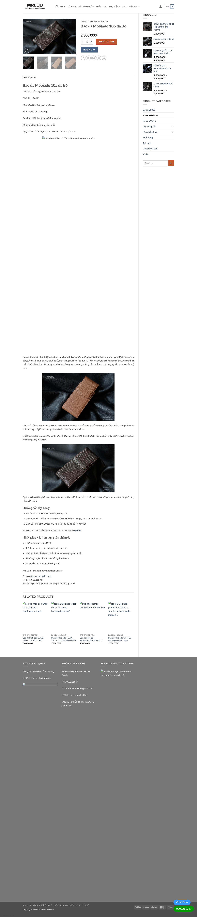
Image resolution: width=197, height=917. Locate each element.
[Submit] (171, 163)
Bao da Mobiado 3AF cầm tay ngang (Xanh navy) (119, 639)
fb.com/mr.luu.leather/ (41, 576)
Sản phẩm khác (150, 131)
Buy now (89, 49)
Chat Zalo (182, 902)
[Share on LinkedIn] (104, 58)
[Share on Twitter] (88, 58)
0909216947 (183, 908)
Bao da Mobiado (151, 115)
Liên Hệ (133, 6)
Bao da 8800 (149, 109)
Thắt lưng (101, 6)
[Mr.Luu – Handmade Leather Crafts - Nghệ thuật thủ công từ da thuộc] (37, 6)
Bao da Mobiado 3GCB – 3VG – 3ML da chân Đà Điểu (63, 639)
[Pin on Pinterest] (98, 58)
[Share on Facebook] (83, 58)
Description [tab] (29, 78)
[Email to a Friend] (93, 58)
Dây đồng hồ (85, 6)
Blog (124, 6)
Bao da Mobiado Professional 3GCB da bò (91, 639)
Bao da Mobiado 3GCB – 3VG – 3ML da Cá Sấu (34, 639)
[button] (160, 6)
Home (84, 21)
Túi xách (71, 6)
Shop (62, 6)
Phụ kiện (113, 6)
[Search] (57, 6)
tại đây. (77, 530)
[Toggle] (172, 126)
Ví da (145, 154)
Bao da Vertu (149, 120)
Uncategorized (150, 148)
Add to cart (106, 41)
